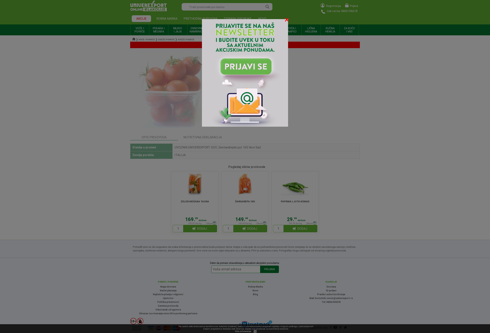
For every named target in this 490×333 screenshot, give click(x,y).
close (287, 20)
